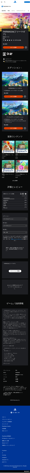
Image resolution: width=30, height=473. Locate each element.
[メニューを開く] (1, 2)
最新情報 (4, 10)
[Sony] (27, 472)
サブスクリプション (21, 10)
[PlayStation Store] (6, 6)
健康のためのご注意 (7, 393)
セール (13, 10)
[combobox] (15, 219)
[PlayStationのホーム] (15, 2)
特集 (9, 10)
